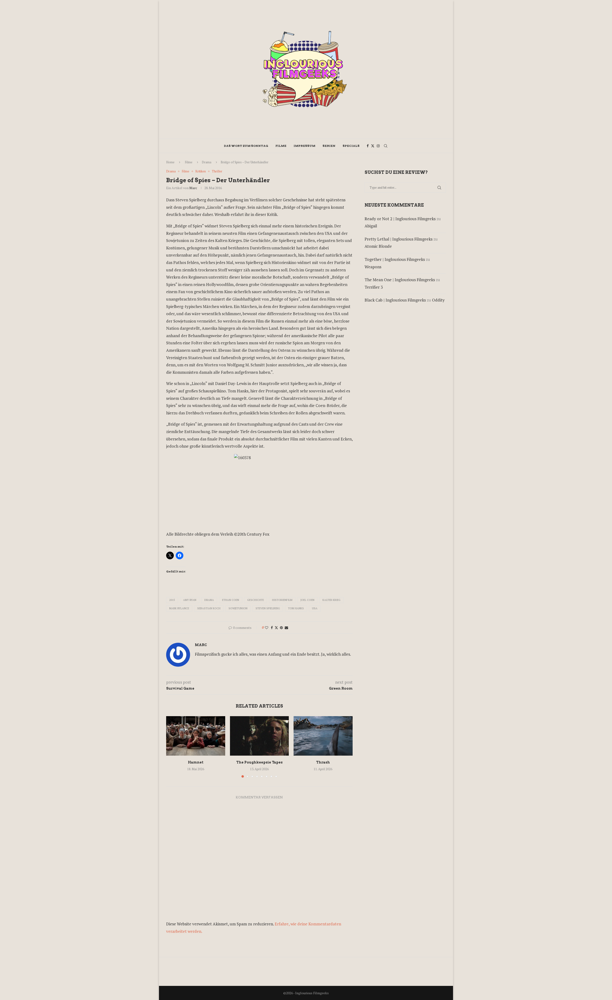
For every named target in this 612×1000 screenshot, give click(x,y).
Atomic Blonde (378, 246)
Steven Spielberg (268, 608)
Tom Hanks (296, 608)
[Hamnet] (195, 735)
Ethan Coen (230, 600)
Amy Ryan (189, 600)
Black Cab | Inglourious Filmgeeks (395, 300)
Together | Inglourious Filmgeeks (395, 259)
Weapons (373, 266)
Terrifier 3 (374, 287)
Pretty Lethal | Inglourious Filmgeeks (398, 239)
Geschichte (255, 600)
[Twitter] (372, 146)
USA (314, 608)
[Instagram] (378, 146)
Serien (328, 146)
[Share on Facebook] (272, 627)
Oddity (438, 300)
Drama (206, 162)
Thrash (323, 762)
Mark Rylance (179, 608)
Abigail (371, 226)
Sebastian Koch (208, 608)
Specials (351, 146)
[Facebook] (368, 146)
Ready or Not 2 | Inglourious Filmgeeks (400, 218)
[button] (173, 747)
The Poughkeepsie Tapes (259, 762)
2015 (172, 600)
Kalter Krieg (331, 600)
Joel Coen (307, 600)
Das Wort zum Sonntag (246, 146)
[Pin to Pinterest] (281, 627)
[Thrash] (323, 735)
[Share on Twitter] (276, 627)
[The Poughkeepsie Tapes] (259, 735)
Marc (193, 188)
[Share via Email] (286, 627)
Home (170, 162)
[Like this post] (266, 627)
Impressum (304, 146)
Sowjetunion (238, 608)
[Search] (385, 146)
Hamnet (195, 762)
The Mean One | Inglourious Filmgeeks (400, 279)
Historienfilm (282, 600)
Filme (280, 146)
